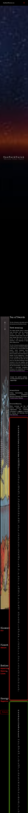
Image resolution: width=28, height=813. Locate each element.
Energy (5, 699)
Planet (4, 645)
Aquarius (4, 668)
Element (5, 628)
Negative (4, 701)
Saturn (3, 648)
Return (5, 712)
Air (2, 631)
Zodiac (4, 666)
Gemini (4, 671)
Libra (3, 674)
